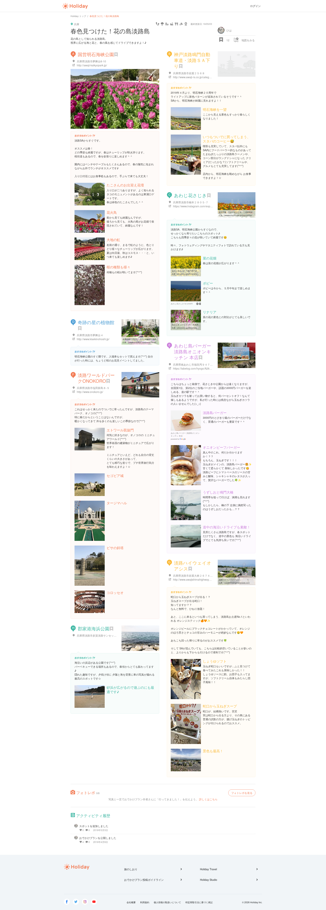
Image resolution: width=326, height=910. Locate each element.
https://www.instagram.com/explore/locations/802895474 (206, 206)
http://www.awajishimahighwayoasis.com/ (197, 579)
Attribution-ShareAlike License (198, 304)
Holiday (75, 6)
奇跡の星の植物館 (96, 322)
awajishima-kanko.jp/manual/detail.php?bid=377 (245, 215)
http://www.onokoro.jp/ (90, 392)
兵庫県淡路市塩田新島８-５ (93, 388)
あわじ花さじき (190, 195)
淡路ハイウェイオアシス (192, 565)
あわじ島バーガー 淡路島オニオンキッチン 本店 (192, 351)
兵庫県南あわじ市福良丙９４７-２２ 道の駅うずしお (204, 364)
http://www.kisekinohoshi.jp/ (93, 339)
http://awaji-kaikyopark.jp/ (92, 65)
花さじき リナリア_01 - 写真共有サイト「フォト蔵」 (194, 324)
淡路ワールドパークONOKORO (96, 378)
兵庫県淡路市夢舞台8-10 (91, 61)
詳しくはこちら (208, 799)
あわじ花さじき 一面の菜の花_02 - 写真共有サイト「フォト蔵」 (199, 270)
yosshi (190, 303)
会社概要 (131, 902)
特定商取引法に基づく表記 (199, 902)
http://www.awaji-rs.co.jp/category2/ (194, 77)
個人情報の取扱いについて (167, 902)
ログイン (255, 6)
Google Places (179, 439)
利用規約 (144, 902)
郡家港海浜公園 (93, 628)
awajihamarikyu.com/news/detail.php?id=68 (147, 342)
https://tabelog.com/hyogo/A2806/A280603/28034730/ (205, 368)
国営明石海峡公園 (96, 54)
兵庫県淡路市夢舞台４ (90, 335)
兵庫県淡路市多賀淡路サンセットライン (100, 635)
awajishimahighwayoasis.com (237, 583)
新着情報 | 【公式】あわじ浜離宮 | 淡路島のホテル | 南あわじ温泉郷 (151, 339)
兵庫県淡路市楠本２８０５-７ (190, 202)
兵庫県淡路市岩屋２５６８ (189, 73)
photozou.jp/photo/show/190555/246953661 (197, 328)
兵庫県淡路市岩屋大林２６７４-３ (193, 575)
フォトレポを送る (241, 793)
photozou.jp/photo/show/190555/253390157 (197, 274)
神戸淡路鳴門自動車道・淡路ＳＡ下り (192, 60)
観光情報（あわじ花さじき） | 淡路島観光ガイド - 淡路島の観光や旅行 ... (250, 212)
